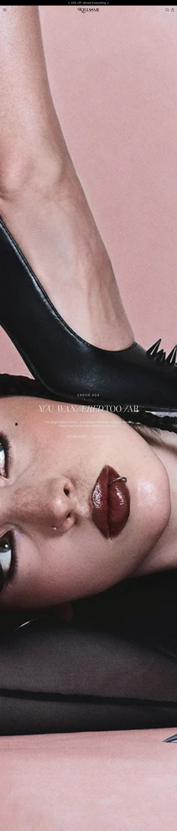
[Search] (167, 9)
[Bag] (172, 10)
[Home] (88, 9)
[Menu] (5, 10)
